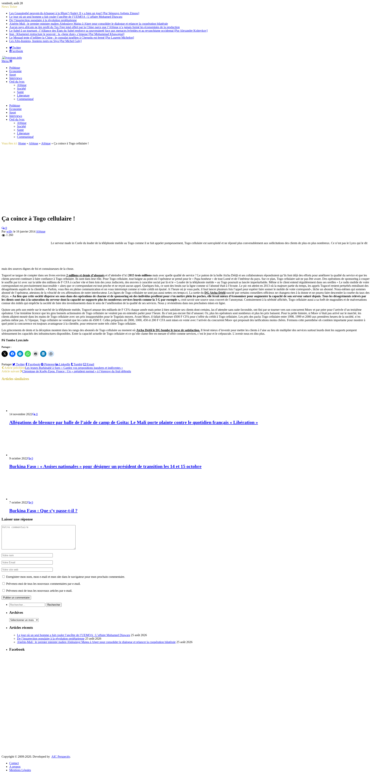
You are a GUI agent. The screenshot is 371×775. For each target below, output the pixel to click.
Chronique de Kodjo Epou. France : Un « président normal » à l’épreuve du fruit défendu (76, 371)
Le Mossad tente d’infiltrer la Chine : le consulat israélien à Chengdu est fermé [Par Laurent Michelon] (71, 37)
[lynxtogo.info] (12, 57)
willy (9, 231)
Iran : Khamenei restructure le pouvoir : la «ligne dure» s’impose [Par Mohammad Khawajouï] (66, 34)
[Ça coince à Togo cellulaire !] (51, 209)
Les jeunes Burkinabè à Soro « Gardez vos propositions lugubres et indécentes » (74, 367)
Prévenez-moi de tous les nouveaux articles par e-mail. (39, 590)
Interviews (15, 78)
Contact (14, 763)
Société (21, 88)
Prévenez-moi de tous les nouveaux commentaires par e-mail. (43, 583)
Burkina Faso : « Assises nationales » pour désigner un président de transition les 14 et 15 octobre (105, 466)
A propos (14, 766)
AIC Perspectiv (60, 756)
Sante (20, 92)
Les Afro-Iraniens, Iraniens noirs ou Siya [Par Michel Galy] (45, 41)
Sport (12, 74)
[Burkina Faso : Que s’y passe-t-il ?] (30, 499)
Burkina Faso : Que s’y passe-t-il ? (43, 510)
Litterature (23, 95)
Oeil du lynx (17, 81)
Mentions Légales (20, 770)
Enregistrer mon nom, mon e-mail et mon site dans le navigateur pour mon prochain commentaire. (65, 576)
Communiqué (25, 99)
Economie (15, 71)
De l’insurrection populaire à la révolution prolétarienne (43, 20)
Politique (14, 67)
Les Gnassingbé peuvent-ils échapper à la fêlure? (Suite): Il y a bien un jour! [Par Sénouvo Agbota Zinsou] (74, 13)
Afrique (21, 85)
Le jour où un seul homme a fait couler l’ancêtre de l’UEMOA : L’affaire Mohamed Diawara (65, 16)
